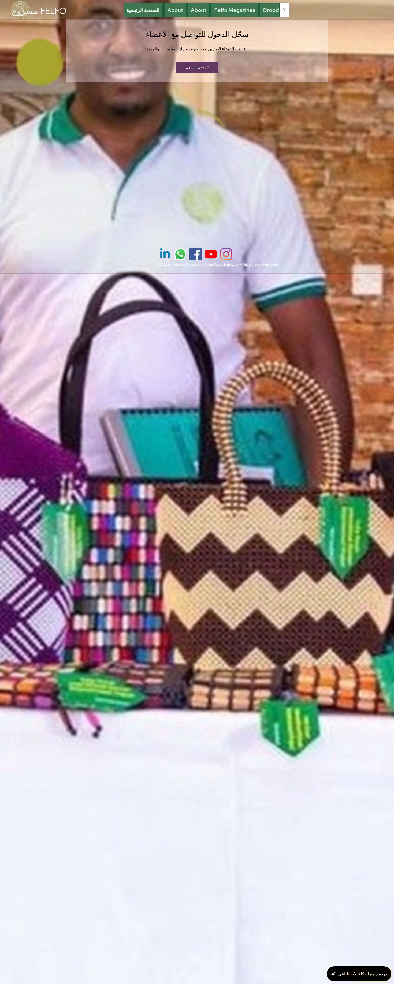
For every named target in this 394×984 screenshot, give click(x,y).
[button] (234, 10)
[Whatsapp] (180, 254)
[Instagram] (226, 254)
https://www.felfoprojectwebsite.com (250, 264)
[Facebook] (195, 254)
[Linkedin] (165, 254)
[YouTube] (211, 254)
